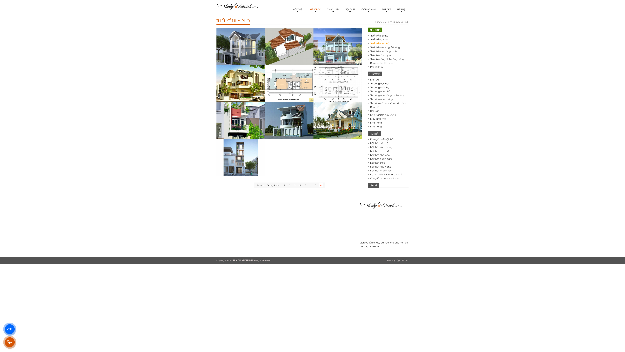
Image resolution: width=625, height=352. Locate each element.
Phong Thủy (376, 66)
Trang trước (273, 185)
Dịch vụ (374, 79)
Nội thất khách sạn (381, 170)
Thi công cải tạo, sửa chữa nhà (388, 102)
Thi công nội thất (379, 83)
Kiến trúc (315, 9)
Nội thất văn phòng (381, 146)
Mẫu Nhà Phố (378, 118)
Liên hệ (401, 9)
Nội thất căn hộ (379, 143)
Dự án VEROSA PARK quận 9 (386, 174)
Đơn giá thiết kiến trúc (382, 62)
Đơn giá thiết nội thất (382, 139)
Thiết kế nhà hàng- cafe (383, 51)
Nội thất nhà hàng (380, 166)
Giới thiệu (297, 9)
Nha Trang (376, 122)
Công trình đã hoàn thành (385, 178)
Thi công (333, 9)
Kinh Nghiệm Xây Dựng (383, 114)
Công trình (368, 9)
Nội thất (350, 9)
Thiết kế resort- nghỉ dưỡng (385, 47)
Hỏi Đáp (374, 110)
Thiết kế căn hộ (379, 39)
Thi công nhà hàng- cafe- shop (387, 95)
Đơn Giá (375, 106)
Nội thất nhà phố (380, 154)
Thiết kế (386, 9)
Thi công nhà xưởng (381, 99)
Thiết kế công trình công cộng (387, 58)
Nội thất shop (377, 162)
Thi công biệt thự (379, 87)
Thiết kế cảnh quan (381, 55)
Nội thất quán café (381, 158)
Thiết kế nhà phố (399, 22)
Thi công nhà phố (380, 91)
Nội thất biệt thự (379, 150)
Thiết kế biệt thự (379, 35)
